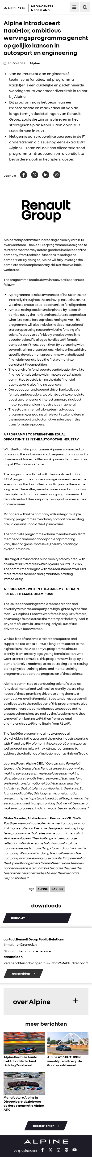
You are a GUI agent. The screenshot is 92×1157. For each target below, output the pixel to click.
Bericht (18, 918)
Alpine (34, 63)
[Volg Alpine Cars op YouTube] (74, 1150)
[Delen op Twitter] (34, 174)
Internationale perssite (34, 951)
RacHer (57, 889)
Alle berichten (44, 1126)
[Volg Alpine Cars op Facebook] (42, 1150)
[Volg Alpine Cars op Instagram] (58, 1150)
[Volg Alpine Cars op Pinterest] (66, 1150)
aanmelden (21, 973)
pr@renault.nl (27, 944)
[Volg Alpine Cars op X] (50, 1150)
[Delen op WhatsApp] (56, 174)
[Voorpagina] (15, 8)
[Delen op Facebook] (23, 174)
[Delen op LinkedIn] (45, 174)
